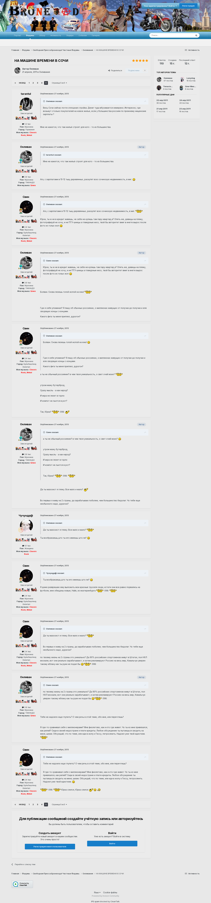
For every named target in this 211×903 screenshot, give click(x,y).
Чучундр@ (26, 515)
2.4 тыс (27, 227)
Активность (55, 35)
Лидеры (69, 35)
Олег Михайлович (194, 86)
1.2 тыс (27, 124)
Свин (26, 196)
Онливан (34, 69)
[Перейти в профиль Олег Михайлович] (181, 87)
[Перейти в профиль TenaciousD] (159, 87)
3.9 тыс (27, 177)
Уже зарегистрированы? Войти (160, 6)
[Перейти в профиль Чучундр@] (26, 525)
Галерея (95, 35)
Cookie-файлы (110, 892)
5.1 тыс (27, 546)
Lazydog (191, 78)
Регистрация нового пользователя (50, 846)
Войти (112, 843)
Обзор (42, 35)
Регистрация (188, 6)
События (83, 35)
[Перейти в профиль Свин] (26, 207)
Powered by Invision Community (105, 896)
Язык (96, 892)
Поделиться (116, 70)
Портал (17, 35)
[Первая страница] (15, 83)
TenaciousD (169, 86)
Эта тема (185, 35)
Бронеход (19, 6)
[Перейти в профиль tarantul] (26, 104)
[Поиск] (196, 35)
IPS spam (95, 901)
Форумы (30, 35)
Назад (22, 83)
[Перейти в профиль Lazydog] (182, 79)
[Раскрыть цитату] (44, 101)
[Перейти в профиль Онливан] (17, 70)
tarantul (26, 93)
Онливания (44, 72)
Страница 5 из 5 (59, 83)
